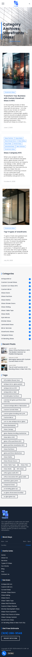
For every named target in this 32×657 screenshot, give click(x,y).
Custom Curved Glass (9, 282)
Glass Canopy (8, 429)
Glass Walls (8, 143)
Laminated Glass (9, 146)
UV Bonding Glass (7, 339)
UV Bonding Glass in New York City (13, 623)
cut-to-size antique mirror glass (14, 421)
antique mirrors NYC (10, 388)
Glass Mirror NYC (9, 437)
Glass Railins (19, 138)
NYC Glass (20, 469)
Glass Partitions (9, 449)
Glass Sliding (22, 141)
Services (4, 560)
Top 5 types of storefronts (15, 232)
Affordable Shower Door (12, 380)
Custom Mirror (6, 289)
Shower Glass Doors (8, 592)
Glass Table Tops (7, 310)
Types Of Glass (6, 563)
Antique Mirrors (6, 584)
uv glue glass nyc (9, 496)
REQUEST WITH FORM (10, 638)
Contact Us (5, 574)
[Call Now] (4, 653)
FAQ (2, 571)
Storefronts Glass (10, 92)
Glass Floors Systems (8, 612)
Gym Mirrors (5, 317)
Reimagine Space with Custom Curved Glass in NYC (19, 360)
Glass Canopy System (9, 617)
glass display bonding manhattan (15, 433)
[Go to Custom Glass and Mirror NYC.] (2, 41)
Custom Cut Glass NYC (9, 286)
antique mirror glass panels (13, 384)
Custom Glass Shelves (9, 606)
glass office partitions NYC (13, 441)
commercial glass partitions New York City (15, 401)
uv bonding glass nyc (11, 489)
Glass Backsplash (10, 425)
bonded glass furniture (11, 396)
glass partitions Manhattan (13, 453)
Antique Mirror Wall (10, 392)
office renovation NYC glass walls (15, 477)
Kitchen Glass (18, 143)
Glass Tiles (24, 465)
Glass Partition (9, 138)
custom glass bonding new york (14, 413)
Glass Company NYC (13, 153)
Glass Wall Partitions (8, 603)
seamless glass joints (11, 481)
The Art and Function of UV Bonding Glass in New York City (20, 368)
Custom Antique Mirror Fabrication (15, 405)
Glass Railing (5, 595)
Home (3, 555)
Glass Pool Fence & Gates (10, 614)
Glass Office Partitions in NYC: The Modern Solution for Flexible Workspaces (19, 352)
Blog (2, 569)
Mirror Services (21, 146)
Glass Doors (5, 293)
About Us (4, 558)
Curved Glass (6, 590)
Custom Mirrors (6, 587)
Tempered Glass (7, 335)
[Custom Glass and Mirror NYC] (16, 3)
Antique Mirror (6, 279)
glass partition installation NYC (14, 445)
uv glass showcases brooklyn (13, 492)
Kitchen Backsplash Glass (10, 609)
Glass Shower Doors (10, 141)
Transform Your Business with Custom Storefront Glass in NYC (15, 98)
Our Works (5, 566)
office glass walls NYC (11, 473)
